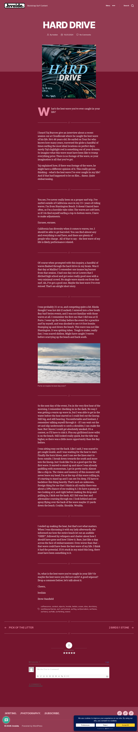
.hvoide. (15, 726)
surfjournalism (82, 609)
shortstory (93, 606)
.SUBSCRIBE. (52, 713)
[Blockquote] (55, 676)
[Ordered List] (49, 676)
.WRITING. (10, 713)
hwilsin (55, 35)
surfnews (93, 609)
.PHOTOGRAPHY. (30, 713)
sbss (86, 606)
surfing (73, 609)
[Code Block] (58, 676)
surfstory (44, 612)
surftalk (52, 612)
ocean (80, 606)
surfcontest (65, 609)
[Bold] (37, 676)
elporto (62, 606)
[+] (68, 676)
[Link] (62, 676)
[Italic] (40, 676)
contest (55, 606)
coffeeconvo (46, 606)
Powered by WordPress (32, 726)
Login (107, 662)
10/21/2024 (68, 35)
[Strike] (46, 676)
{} (65, 676)
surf (58, 609)
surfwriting (60, 612)
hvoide (68, 606)
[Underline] (43, 676)
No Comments (85, 35)
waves (67, 612)
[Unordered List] (52, 676)
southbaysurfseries (48, 609)
